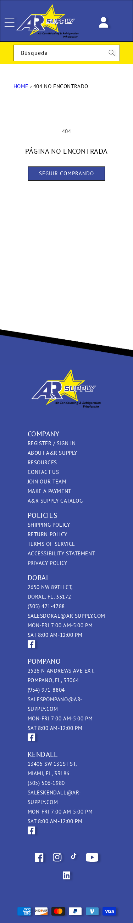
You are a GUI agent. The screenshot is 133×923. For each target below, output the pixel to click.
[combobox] (67, 53)
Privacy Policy (47, 563)
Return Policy (47, 534)
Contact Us (43, 472)
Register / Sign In (52, 443)
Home (20, 86)
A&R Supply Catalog (55, 500)
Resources (42, 462)
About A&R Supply (53, 452)
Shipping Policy (49, 524)
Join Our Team (47, 481)
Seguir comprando (66, 173)
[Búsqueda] (112, 53)
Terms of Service (52, 543)
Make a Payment (49, 491)
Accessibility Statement (61, 553)
